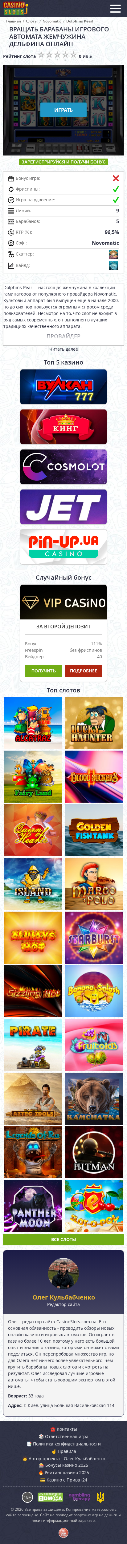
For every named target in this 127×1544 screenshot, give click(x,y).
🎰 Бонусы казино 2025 (63, 1465)
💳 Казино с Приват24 (63, 1480)
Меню (115, 8)
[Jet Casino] (63, 507)
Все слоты (63, 1239)
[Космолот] (63, 467)
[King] (63, 427)
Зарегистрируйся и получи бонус (64, 161)
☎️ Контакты (63, 1429)
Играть (33, 725)
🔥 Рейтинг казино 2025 (63, 1472)
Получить (43, 670)
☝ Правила (63, 1451)
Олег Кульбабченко (63, 1297)
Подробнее (83, 671)
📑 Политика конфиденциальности (64, 1444)
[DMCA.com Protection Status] (50, 1497)
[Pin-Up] (63, 547)
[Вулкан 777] (63, 387)
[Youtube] (63, 1533)
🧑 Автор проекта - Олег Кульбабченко (63, 1458)
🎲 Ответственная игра (63, 1436)
